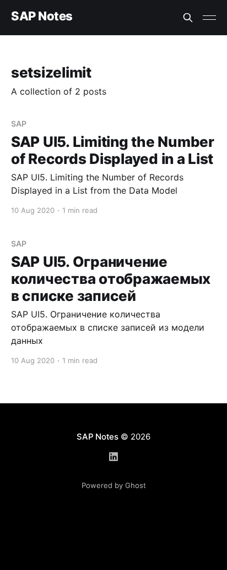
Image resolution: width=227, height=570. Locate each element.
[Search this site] (188, 17)
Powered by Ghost (114, 485)
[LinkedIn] (113, 456)
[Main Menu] (209, 17)
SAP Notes (42, 16)
